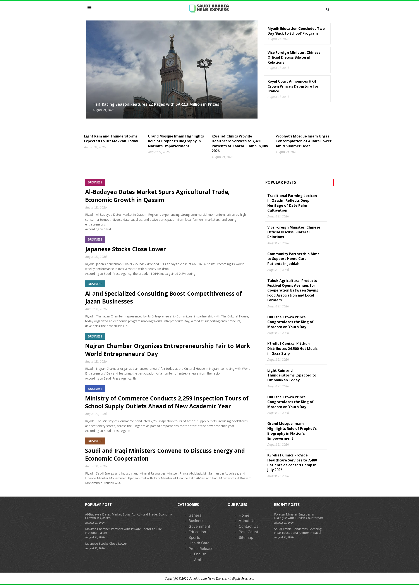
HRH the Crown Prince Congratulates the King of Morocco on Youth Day (290, 322)
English (200, 554)
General (195, 515)
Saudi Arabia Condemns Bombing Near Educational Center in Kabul (298, 531)
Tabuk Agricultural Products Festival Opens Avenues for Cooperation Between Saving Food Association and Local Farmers (293, 290)
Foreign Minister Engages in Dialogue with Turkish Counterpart (298, 516)
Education (197, 532)
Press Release (201, 548)
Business (196, 521)
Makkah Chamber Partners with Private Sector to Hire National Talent (123, 531)
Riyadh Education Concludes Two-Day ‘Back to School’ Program (297, 31)
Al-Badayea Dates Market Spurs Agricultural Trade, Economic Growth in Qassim (157, 195)
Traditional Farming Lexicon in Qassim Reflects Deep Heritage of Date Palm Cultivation (292, 203)
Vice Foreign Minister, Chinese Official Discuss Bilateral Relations (294, 57)
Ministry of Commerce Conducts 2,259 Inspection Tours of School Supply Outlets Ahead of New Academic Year (167, 402)
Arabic (199, 560)
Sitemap (246, 537)
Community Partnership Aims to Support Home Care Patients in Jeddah (293, 258)
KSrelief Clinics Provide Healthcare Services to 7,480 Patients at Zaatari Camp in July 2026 (240, 143)
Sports (194, 537)
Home (244, 515)
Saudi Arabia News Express (207, 578)
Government (199, 526)
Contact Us (248, 526)
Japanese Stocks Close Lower (125, 249)
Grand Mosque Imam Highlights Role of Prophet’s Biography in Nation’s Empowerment (176, 141)
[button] (327, 9)
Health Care (199, 543)
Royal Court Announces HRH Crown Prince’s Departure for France (293, 86)
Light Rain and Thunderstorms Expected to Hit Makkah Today (111, 138)
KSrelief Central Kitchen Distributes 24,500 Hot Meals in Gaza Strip (292, 348)
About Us (247, 521)
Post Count (248, 532)
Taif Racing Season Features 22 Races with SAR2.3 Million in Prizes (156, 104)
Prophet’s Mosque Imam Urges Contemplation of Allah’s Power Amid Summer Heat (303, 141)
